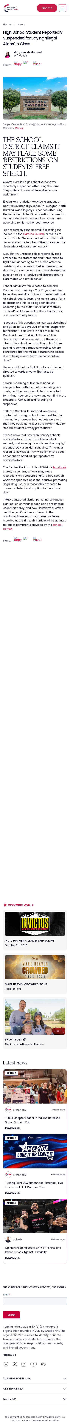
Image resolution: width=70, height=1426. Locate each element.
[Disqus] (35, 620)
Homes (19, 128)
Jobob (17, 1239)
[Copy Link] (18, 65)
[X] (27, 65)
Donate (47, 8)
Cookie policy (35, 1417)
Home (7, 24)
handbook (59, 467)
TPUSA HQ (19, 1110)
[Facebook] (37, 65)
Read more (12, 1128)
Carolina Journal (33, 234)
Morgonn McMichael (27, 52)
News (21, 24)
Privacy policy (52, 1417)
